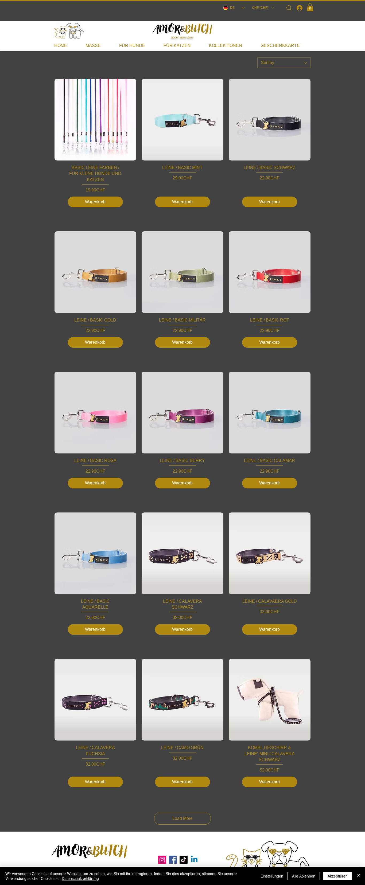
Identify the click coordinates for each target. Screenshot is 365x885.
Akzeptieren (338, 876)
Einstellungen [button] (272, 876)
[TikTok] (184, 860)
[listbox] (262, 7)
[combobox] (284, 62)
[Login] (299, 7)
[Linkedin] (194, 860)
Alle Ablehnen (303, 876)
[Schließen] (358, 876)
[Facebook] (173, 860)
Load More (182, 818)
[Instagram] (162, 860)
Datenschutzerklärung (80, 878)
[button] (262, 7)
